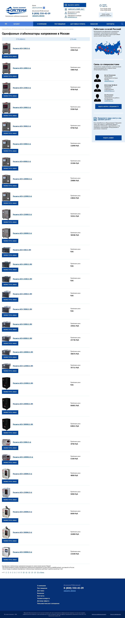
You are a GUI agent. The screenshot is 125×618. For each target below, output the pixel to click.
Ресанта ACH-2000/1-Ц (22, 107)
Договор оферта (43, 601)
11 (26, 572)
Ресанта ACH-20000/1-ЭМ (23, 404)
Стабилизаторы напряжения (42, 29)
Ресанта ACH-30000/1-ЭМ (23, 424)
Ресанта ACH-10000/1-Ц (22, 179)
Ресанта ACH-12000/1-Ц (22, 196)
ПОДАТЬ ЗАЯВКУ (108, 138)
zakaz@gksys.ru (72, 13)
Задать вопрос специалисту (108, 106)
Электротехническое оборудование (23, 29)
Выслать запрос (73, 5)
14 (35, 572)
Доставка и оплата (78, 24)
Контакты (110, 24)
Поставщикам (59, 24)
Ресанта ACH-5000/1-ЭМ (22, 324)
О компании (41, 24)
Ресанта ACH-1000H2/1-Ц (23, 457)
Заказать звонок (38, 16)
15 (37, 572)
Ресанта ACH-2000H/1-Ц (22, 512)
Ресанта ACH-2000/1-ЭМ (22, 294)
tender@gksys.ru (72, 17)
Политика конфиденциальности (99, 614)
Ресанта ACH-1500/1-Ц (22, 88)
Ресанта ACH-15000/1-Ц (22, 214)
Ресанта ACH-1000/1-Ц (22, 68)
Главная (4, 29)
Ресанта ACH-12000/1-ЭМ (23, 366)
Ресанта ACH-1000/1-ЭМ (22, 264)
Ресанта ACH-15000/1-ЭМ (23, 383)
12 (29, 572)
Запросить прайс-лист (76, 9)
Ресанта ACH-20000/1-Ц (22, 233)
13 (32, 572)
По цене (73, 39)
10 (23, 572)
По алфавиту (21, 39)
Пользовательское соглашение (48, 603)
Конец (42, 572)
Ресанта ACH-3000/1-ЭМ (22, 309)
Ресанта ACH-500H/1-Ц (22, 442)
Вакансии (94, 24)
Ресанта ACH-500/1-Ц (21, 48)
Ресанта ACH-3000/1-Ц (22, 126)
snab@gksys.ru (108, 101)
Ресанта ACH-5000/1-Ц (22, 144)
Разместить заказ (10, 56)
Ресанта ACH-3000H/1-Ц (22, 532)
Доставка (40, 591)
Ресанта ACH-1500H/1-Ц (22, 492)
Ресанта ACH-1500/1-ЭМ (22, 279)
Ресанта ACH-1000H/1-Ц (22, 474)
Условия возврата (43, 598)
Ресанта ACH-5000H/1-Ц (22, 552)
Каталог (17, 24)
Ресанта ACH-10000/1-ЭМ (23, 352)
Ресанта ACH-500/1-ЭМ (22, 250)
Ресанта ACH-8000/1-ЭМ (22, 338)
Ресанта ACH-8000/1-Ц (22, 161)
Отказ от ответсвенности (115, 614)
